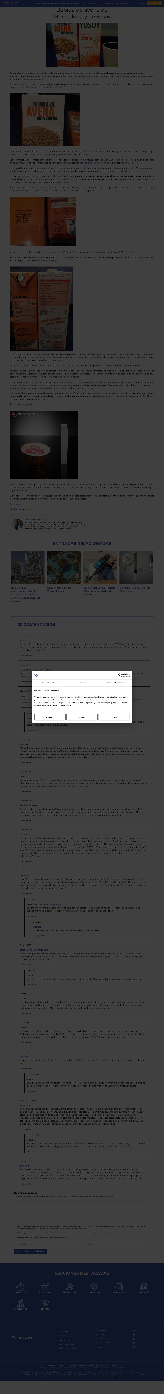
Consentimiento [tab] (48, 683)
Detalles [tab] (82, 683)
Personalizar (81, 717)
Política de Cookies (98, 700)
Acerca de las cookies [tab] (115, 683)
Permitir (114, 717)
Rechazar (50, 717)
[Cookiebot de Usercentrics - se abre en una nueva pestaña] (120, 675)
